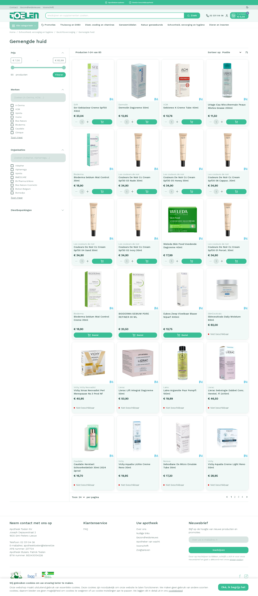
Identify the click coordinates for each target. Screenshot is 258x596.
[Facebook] (240, 576)
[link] (227, 497)
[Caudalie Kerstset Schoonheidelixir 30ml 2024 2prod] (93, 437)
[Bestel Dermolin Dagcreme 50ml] (147, 121)
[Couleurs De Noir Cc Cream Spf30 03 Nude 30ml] (138, 150)
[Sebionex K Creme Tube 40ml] (183, 80)
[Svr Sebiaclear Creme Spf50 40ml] (93, 80)
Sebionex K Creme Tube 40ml (180, 107)
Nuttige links (143, 533)
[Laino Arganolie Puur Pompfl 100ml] (183, 363)
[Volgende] (246, 497)
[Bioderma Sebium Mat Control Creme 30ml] (93, 289)
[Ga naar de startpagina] (24, 15)
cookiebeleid (176, 590)
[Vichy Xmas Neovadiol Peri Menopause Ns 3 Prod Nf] (93, 363)
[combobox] (114, 16)
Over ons (141, 529)
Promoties (50, 25)
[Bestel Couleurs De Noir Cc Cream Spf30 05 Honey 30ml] (192, 191)
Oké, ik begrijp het (233, 587)
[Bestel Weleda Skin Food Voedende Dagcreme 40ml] (192, 261)
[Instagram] (246, 576)
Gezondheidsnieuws (30, 7)
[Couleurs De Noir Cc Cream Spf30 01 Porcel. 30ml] (227, 220)
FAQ (85, 529)
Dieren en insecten (219, 25)
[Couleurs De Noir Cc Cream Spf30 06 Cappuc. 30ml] (227, 150)
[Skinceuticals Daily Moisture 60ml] (227, 289)
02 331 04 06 (27, 542)
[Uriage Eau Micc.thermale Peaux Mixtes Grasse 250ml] (227, 80)
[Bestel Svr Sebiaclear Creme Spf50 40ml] (102, 121)
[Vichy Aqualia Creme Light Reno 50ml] (227, 437)
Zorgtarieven (143, 550)
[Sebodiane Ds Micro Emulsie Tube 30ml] (183, 437)
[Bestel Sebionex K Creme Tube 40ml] (192, 121)
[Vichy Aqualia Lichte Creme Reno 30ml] (138, 437)
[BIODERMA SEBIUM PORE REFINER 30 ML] (138, 289)
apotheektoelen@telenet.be (39, 545)
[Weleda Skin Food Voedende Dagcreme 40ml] (183, 220)
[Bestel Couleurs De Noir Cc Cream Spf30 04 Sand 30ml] (102, 261)
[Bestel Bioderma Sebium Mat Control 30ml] (102, 191)
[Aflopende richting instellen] (246, 52)
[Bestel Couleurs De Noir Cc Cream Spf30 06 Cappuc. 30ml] (236, 191)
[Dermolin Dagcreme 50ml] (138, 80)
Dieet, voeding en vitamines (99, 25)
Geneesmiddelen (127, 25)
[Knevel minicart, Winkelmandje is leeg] (233, 15)
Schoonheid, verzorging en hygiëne (186, 25)
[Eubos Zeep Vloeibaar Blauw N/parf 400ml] (183, 289)
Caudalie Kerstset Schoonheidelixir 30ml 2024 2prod (90, 467)
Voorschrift (48, 7)
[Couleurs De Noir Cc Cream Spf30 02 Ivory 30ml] (138, 220)
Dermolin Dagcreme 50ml (134, 107)
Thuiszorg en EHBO (70, 25)
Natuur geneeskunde (152, 25)
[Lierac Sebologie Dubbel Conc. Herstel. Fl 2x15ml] (227, 363)
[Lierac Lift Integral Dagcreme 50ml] (138, 363)
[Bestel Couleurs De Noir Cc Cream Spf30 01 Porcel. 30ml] (236, 261)
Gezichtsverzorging (65, 32)
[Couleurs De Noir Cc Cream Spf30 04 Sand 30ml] (93, 220)
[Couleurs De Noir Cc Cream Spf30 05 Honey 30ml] (183, 150)
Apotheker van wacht (148, 541)
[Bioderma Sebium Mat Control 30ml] (93, 150)
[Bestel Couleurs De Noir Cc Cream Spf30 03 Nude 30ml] (147, 191)
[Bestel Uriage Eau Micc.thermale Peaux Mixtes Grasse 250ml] (236, 121)
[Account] (226, 15)
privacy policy (236, 559)
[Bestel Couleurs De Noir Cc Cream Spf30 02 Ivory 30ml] (147, 261)
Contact (14, 7)
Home (13, 32)
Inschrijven (218, 550)
